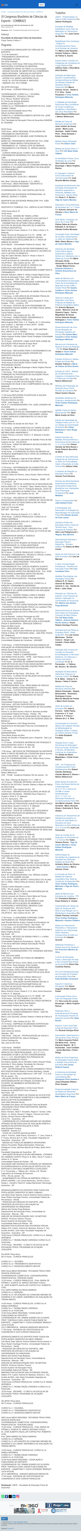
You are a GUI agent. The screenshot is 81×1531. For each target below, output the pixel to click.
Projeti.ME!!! (10, 1528)
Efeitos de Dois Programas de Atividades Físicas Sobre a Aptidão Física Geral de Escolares (67, 1061)
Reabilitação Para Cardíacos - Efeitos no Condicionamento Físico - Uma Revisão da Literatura (67, 45)
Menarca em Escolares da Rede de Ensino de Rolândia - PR (67, 346)
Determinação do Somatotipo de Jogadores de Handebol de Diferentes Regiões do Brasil (67, 858)
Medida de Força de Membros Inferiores (63, 687)
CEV (4, 1519)
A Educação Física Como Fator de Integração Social (66, 997)
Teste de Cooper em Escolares (63, 707)
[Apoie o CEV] (24, 1510)
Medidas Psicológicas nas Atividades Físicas (66, 577)
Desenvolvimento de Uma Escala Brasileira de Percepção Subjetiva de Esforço (66, 331)
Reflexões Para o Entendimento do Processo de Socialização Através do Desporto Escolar (66, 1014)
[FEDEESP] (43, 1510)
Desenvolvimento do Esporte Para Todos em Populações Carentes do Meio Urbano (67, 612)
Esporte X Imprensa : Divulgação (64, 985)
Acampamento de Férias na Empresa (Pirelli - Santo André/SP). (67, 632)
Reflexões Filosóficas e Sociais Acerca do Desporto (67, 945)
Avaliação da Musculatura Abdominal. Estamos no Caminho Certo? (66, 674)
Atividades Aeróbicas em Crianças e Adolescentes (66, 399)
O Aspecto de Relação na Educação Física (66, 472)
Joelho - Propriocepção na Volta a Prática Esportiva (66, 17)
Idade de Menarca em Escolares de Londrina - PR (66, 894)
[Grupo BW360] (30, 1505)
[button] (2, 1496)
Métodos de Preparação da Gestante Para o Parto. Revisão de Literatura (66, 388)
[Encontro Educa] (59, 1510)
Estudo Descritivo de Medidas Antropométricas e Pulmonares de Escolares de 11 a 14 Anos (67, 441)
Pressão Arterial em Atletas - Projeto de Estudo (67, 360)
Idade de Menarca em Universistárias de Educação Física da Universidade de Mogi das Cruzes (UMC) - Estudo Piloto (67, 283)
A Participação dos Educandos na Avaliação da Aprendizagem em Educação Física (67, 511)
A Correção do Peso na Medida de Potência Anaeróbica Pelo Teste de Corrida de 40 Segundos (66, 878)
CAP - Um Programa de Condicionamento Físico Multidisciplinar (65, 767)
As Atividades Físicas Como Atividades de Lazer (67, 159)
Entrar (42, 5)
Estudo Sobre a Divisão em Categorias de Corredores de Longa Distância (67, 63)
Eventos (3, 12)
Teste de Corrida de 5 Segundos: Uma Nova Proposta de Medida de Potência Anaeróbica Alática (67, 301)
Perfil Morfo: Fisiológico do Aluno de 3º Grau (66, 220)
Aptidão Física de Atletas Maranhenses (65, 411)
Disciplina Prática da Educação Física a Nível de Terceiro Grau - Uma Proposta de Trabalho (66, 526)
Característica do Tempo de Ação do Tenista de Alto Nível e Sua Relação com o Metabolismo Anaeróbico (66, 909)
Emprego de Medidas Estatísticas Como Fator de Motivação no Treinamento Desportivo (66, 30)
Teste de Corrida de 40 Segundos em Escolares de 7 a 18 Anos (66, 837)
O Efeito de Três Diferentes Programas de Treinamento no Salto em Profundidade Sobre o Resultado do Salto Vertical (66, 461)
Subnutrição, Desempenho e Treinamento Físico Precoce (67, 1036)
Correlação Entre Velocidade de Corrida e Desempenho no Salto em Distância (67, 236)
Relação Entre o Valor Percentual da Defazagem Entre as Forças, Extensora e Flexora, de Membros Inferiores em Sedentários (66, 747)
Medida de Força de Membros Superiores (64, 122)
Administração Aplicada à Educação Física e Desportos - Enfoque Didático (66, 543)
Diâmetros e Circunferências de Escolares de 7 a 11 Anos (67, 205)
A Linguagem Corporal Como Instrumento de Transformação (64, 175)
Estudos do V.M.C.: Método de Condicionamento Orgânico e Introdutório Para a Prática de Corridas (67, 375)
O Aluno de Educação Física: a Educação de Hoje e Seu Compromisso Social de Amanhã (66, 960)
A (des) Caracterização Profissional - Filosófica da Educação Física (66, 566)
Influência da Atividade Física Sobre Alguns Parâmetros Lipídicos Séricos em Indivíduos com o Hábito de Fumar (67, 253)
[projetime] (58, 1505)
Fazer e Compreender (64, 500)
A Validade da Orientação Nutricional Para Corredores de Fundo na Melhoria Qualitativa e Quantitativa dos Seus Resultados (67, 107)
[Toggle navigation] (77, 5)
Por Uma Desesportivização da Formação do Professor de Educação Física (67, 974)
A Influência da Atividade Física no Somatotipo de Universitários (65, 1074)
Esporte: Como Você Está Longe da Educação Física (66, 1026)
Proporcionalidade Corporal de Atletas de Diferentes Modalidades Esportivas (66, 1091)
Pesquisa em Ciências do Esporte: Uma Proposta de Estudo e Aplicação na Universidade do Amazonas (66, 597)
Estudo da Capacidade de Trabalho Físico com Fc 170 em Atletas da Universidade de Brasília (67, 424)
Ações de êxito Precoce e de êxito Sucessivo (67, 555)
